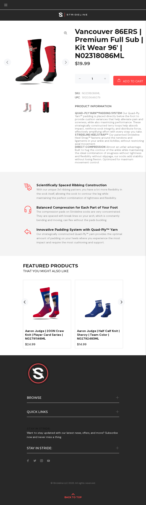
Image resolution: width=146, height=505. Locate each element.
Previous (7, 62)
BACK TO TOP (73, 497)
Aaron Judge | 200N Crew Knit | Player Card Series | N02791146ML (44, 335)
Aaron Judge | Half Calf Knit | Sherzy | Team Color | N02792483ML (98, 335)
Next (65, 62)
